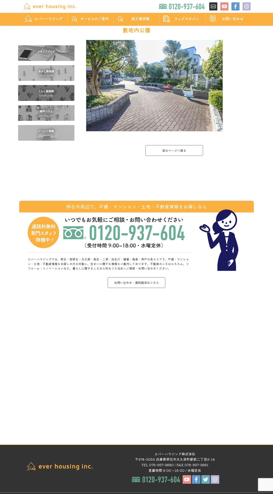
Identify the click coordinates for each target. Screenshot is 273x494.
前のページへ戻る (174, 150)
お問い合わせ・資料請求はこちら (136, 282)
